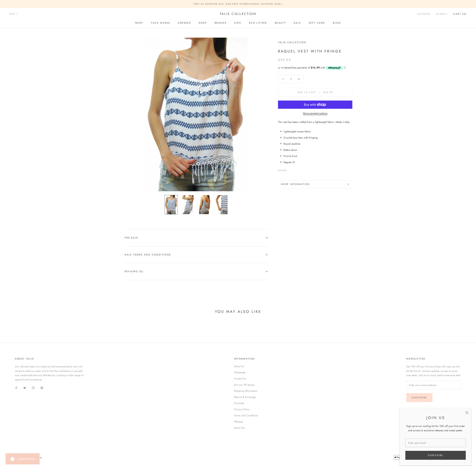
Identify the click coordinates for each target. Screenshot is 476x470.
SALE (297, 23)
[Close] (467, 412)
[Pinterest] (300, 170)
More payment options (315, 113)
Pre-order (239, 403)
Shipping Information (245, 391)
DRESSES (184, 23)
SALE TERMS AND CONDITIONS (148, 254)
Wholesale (239, 372)
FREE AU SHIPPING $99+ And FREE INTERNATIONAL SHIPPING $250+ (238, 3)
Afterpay (238, 421)
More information (295, 184)
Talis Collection (292, 42)
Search (441, 14)
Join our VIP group (244, 385)
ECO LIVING (258, 23)
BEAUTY (280, 23)
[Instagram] (33, 387)
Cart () (460, 14)
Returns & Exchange (245, 397)
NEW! (139, 23)
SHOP (203, 23)
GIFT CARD (317, 23)
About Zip (239, 428)
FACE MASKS (160, 23)
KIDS (237, 23)
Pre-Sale (131, 237)
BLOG (337, 23)
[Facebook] (291, 170)
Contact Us (240, 378)
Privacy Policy (241, 409)
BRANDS (221, 23)
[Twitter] (296, 170)
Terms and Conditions (246, 415)
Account (424, 14)
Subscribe (435, 455)
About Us (239, 366)
